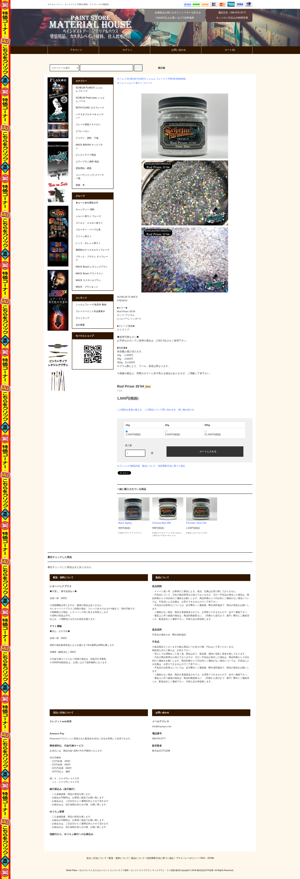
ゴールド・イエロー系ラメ (89, 223)
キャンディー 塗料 (85, 209)
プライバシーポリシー (187, 858)
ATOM (210, 858)
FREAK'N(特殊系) (177, 79)
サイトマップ (82, 318)
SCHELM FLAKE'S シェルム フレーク (146, 79)
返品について (149, 466)
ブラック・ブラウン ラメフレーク (92, 258)
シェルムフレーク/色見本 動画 (91, 304)
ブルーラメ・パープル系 (88, 229)
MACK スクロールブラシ (88, 280)
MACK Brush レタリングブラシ (92, 267)
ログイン (127, 49)
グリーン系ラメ (83, 236)
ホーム (120, 79)
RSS (203, 858)
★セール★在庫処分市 (87, 203)
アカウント (76, 49)
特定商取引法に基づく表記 (171, 466)
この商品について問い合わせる (160, 409)
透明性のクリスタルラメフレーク (93, 250)
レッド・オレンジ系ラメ (88, 243)
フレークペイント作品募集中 (90, 311)
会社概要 (80, 325)
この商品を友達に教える (129, 409)
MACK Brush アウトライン (89, 273)
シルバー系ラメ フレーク (139, 83)
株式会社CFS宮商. (205, 870)
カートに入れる (207, 451)
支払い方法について (96, 858)
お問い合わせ (178, 49)
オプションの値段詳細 (128, 466)
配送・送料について (119, 858)
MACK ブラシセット (87, 287)
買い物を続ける (186, 409)
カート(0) (230, 49)
